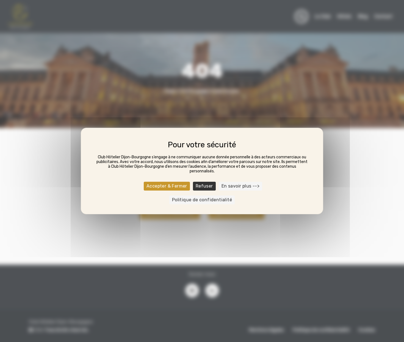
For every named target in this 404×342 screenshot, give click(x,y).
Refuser (204, 186)
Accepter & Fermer (166, 186)
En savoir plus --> (240, 186)
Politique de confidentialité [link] (202, 199)
